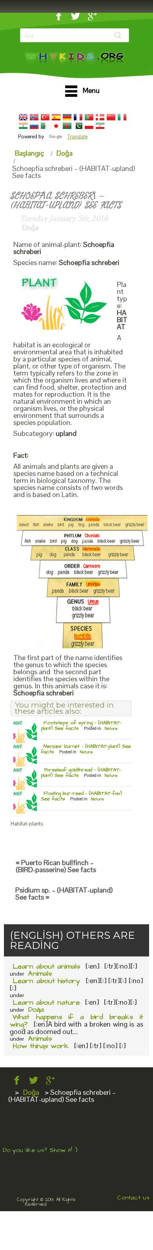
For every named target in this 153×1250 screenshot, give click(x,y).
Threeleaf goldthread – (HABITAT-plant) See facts (81, 772)
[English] (23, 117)
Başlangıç (29, 153)
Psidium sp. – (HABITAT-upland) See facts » (64, 893)
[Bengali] (67, 126)
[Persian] (100, 126)
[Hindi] (23, 126)
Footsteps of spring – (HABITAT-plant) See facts (81, 725)
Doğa (64, 153)
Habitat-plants (27, 823)
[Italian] (122, 117)
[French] (78, 117)
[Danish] (100, 117)
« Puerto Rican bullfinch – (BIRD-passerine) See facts (56, 866)
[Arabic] (45, 126)
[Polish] (89, 126)
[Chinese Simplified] (111, 117)
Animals (40, 973)
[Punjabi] (78, 126)
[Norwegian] (34, 117)
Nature (111, 728)
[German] (67, 117)
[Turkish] (45, 117)
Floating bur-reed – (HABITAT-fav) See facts (81, 796)
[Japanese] (56, 126)
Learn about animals (46, 966)
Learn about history (46, 981)
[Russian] (34, 126)
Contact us (133, 1197)
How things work (41, 1046)
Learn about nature (46, 1002)
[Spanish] (56, 117)
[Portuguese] (89, 117)
